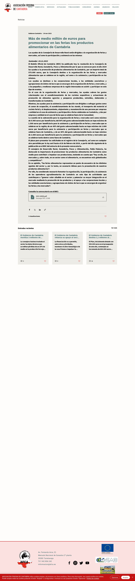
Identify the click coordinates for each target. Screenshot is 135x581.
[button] (61, 6)
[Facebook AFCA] (69, 563)
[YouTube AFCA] (87, 563)
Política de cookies (93, 578)
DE (14, 9)
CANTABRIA (21, 9)
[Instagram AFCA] (75, 563)
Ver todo (114, 228)
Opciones (115, 577)
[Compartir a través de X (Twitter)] (35, 210)
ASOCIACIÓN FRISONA (23, 5)
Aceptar (125, 577)
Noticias (21, 20)
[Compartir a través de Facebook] (29, 210)
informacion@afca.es (47, 564)
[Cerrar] (132, 577)
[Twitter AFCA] (81, 563)
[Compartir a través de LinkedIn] (40, 210)
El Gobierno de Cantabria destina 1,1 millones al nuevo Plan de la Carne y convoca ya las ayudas (100, 236)
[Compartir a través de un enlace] (45, 210)
